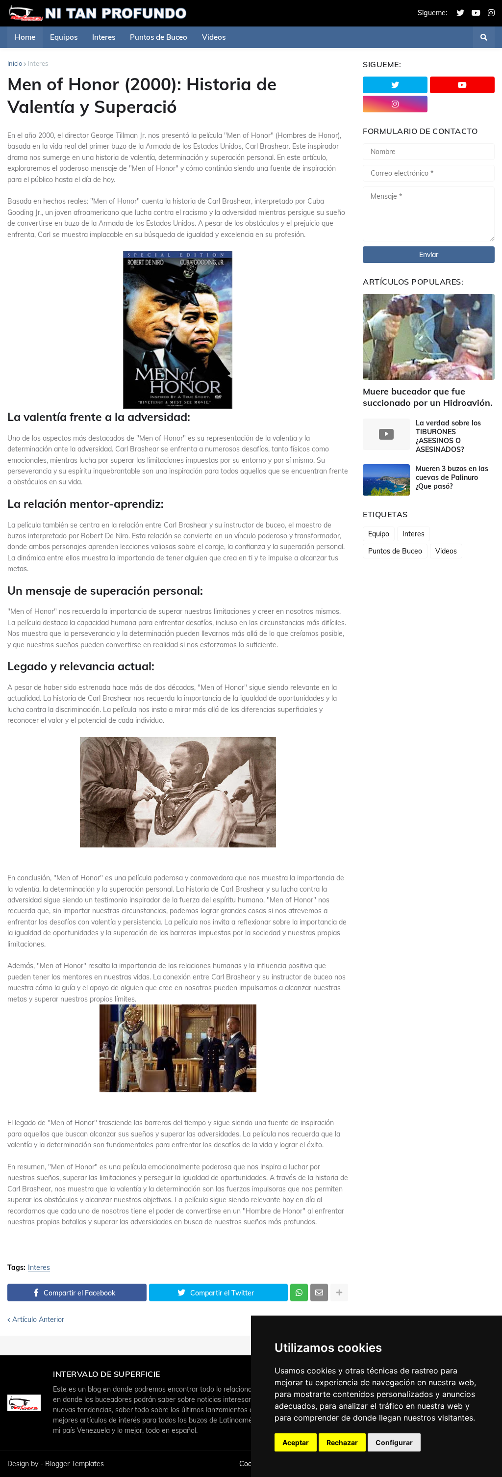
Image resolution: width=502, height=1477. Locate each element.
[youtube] (476, 13)
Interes (38, 63)
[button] (484, 37)
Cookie (250, 1463)
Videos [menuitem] (214, 37)
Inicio (14, 63)
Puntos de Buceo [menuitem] (158, 37)
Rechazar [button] (342, 1442)
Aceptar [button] (295, 1442)
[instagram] (491, 13)
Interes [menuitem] (103, 37)
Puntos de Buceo (395, 551)
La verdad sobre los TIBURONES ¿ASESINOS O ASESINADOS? (448, 436)
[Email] (319, 1292)
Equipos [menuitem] (63, 37)
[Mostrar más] (339, 1292)
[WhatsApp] (299, 1292)
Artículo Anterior (38, 1319)
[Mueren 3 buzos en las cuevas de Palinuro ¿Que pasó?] (386, 480)
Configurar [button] (394, 1442)
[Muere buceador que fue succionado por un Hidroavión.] (429, 337)
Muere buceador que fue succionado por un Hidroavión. (428, 397)
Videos (446, 551)
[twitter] (460, 13)
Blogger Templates (74, 1463)
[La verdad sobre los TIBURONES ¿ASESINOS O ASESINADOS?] (386, 434)
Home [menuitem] (25, 37)
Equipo (378, 533)
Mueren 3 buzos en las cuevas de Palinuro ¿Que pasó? (452, 477)
